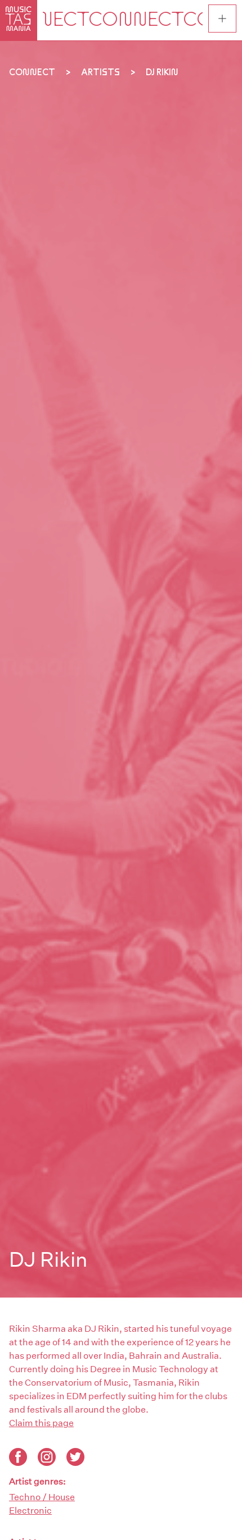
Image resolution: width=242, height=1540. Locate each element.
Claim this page (41, 1423)
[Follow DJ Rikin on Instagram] (47, 1457)
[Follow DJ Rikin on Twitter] (75, 1457)
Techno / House (42, 1497)
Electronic (30, 1510)
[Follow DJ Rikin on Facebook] (18, 1457)
